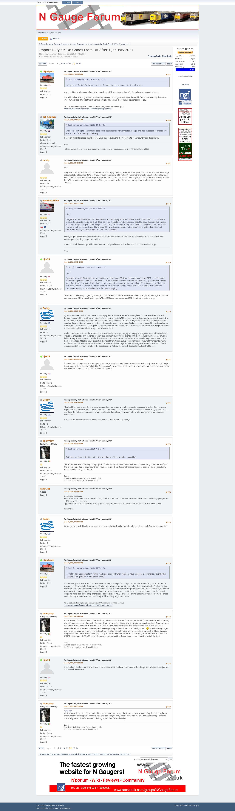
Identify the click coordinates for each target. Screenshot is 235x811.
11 (70, 63)
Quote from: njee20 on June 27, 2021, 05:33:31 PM (86, 568)
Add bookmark (158, 64)
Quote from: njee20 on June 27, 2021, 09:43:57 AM (86, 125)
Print (169, 64)
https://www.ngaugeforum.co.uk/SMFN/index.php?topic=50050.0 (88, 109)
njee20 (46, 259)
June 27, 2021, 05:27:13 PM (73, 311)
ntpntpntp (48, 71)
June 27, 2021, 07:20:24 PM (73, 706)
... (60, 63)
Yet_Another (49, 116)
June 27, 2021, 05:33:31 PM (73, 359)
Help (176, 805)
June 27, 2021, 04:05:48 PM (73, 262)
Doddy (46, 308)
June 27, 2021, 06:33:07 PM (73, 492)
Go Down (42, 64)
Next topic (167, 56)
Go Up (41, 748)
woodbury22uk (51, 200)
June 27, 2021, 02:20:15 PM (73, 203)
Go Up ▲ (196, 805)
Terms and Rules (185, 805)
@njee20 (68, 710)
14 (80, 63)
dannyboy (48, 440)
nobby (46, 160)
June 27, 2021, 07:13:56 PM (73, 663)
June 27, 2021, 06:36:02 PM (73, 522)
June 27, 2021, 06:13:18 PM (73, 444)
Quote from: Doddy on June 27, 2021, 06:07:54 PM (86, 449)
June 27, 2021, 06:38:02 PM (73, 563)
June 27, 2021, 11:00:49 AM (73, 120)
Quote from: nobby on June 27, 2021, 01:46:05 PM (86, 208)
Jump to (136, 759)
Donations (185, 84)
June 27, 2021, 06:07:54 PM (73, 403)
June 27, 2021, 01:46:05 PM (73, 163)
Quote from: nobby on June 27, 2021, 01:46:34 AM (86, 79)
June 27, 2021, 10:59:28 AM (73, 74)
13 (77, 63)
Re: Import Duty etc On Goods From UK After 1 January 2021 (88, 71)
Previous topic (154, 56)
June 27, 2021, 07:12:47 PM (73, 616)
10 (67, 63)
